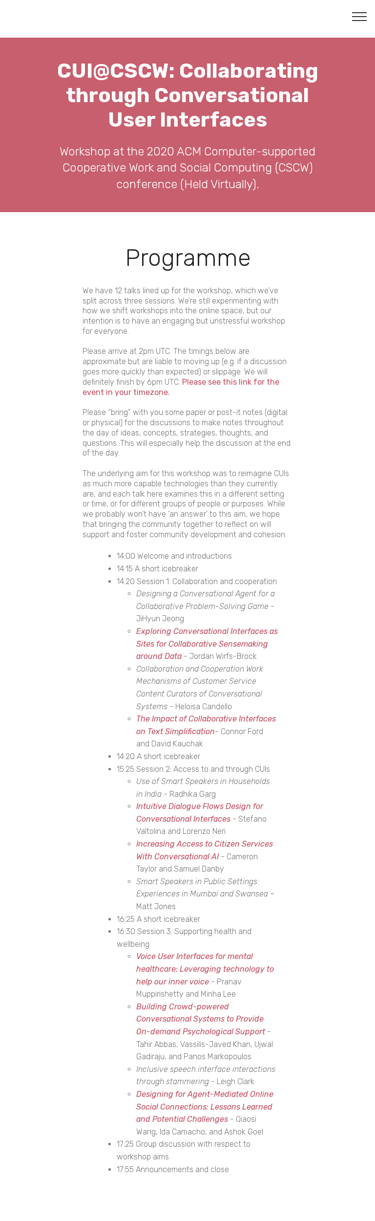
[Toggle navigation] (359, 16)
